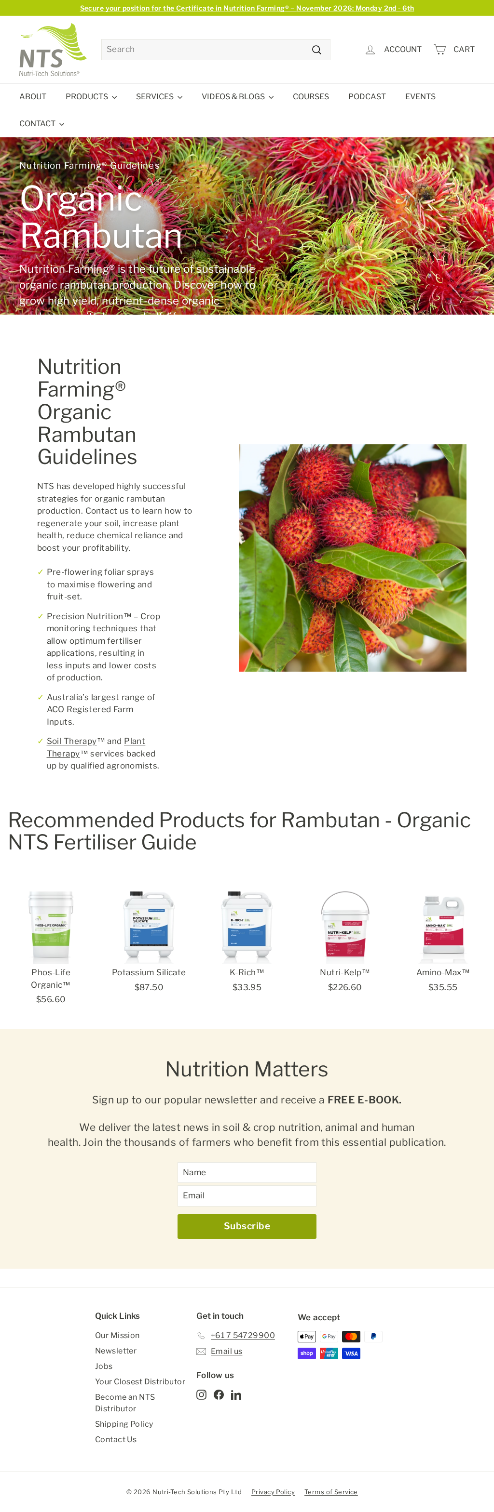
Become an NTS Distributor (125, 1403)
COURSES (311, 96)
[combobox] (215, 49)
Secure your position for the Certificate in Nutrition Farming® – (247, 8)
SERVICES (155, 96)
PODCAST (367, 96)
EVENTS (420, 96)
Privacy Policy (273, 1492)
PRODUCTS (88, 96)
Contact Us (116, 1439)
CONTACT (38, 123)
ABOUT (32, 96)
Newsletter (116, 1350)
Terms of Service (331, 1492)
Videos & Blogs (234, 96)
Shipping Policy (124, 1424)
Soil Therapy (72, 741)
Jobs (104, 1366)
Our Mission (117, 1335)
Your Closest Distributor (140, 1381)
